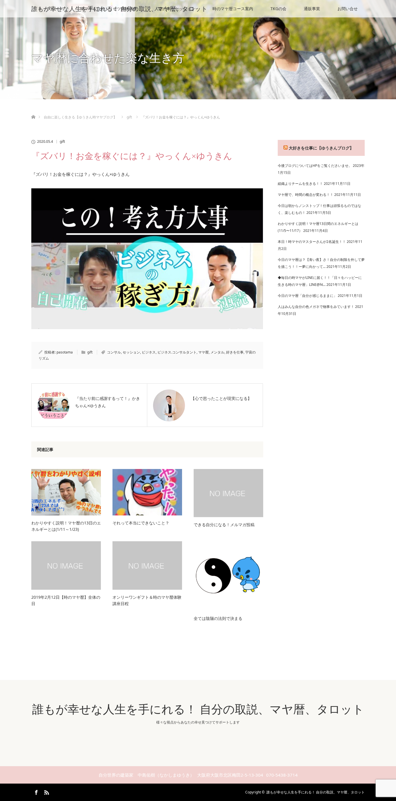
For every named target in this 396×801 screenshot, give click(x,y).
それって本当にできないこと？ (140, 523)
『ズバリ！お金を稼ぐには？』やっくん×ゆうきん (80, 174)
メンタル (217, 352)
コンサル (114, 352)
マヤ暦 (203, 352)
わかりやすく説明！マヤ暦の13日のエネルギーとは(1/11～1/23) (66, 526)
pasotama (65, 352)
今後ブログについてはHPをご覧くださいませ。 (315, 165)
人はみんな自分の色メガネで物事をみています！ (316, 306)
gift (62, 141)
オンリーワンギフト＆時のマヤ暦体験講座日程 (146, 600)
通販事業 (312, 8)
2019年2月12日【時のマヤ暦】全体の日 (65, 600)
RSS (45, 791)
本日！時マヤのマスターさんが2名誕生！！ (312, 241)
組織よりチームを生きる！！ (300, 183)
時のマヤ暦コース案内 (232, 8)
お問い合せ (347, 8)
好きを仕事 (235, 352)
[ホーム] (33, 110)
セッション (131, 352)
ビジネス (149, 352)
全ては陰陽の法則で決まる (218, 618)
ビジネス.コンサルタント (177, 352)
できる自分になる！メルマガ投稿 (224, 524)
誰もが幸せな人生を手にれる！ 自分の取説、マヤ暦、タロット (119, 9)
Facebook (35, 791)
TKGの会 (278, 8)
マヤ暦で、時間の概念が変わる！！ (305, 194)
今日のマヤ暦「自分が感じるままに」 (307, 295)
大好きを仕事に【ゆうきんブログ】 (321, 148)
